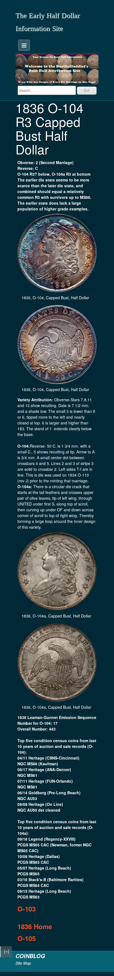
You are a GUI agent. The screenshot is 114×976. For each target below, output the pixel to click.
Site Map (23, 963)
